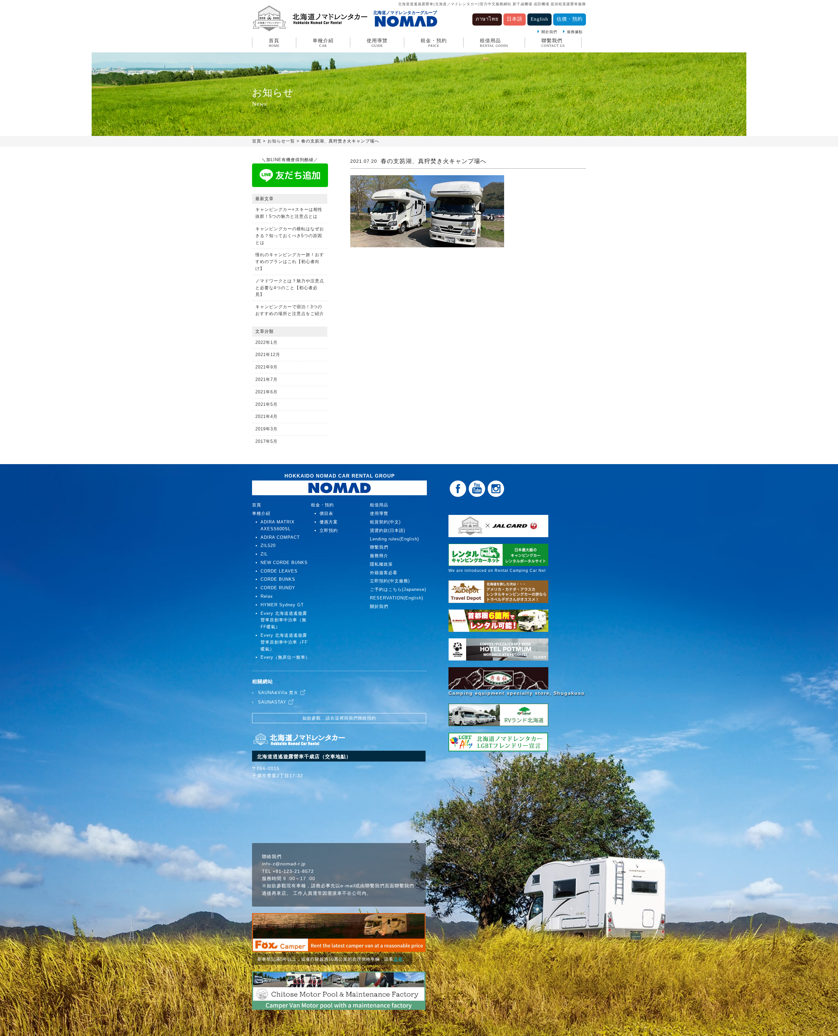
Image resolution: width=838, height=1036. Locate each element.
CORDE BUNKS (278, 579)
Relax (267, 596)
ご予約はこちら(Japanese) (398, 589)
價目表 (326, 513)
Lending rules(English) (394, 539)
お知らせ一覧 (281, 141)
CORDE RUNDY (278, 587)
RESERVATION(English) (396, 597)
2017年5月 (266, 441)
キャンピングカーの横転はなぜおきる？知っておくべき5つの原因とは (289, 235)
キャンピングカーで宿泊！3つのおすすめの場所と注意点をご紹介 (289, 310)
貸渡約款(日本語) (387, 530)
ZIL (264, 554)
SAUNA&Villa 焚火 (278, 692)
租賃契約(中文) (385, 521)
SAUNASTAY (272, 702)
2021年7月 (266, 379)
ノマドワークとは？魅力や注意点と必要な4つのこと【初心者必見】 (289, 287)
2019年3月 (266, 428)
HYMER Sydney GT (282, 604)
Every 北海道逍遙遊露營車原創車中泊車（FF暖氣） (284, 642)
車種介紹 (323, 42)
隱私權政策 (381, 564)
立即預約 (328, 530)
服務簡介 (379, 555)
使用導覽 (377, 42)
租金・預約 (434, 42)
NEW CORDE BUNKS (284, 562)
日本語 (514, 19)
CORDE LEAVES (279, 571)
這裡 (398, 959)
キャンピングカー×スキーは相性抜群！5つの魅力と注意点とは (288, 213)
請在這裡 (335, 718)
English (539, 19)
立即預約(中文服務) (390, 580)
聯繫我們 (553, 42)
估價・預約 (569, 19)
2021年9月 (266, 367)
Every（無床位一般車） (285, 657)
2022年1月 (266, 342)
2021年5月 (266, 404)
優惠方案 (328, 521)
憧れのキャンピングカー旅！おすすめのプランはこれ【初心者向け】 (289, 261)
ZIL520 (268, 545)
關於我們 (549, 32)
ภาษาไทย (487, 19)
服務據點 (575, 32)
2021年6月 (266, 391)
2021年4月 (266, 416)
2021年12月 (267, 354)
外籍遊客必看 (383, 572)
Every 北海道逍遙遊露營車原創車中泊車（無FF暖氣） (284, 620)
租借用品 (494, 42)
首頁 (274, 42)
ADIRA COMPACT (280, 537)
